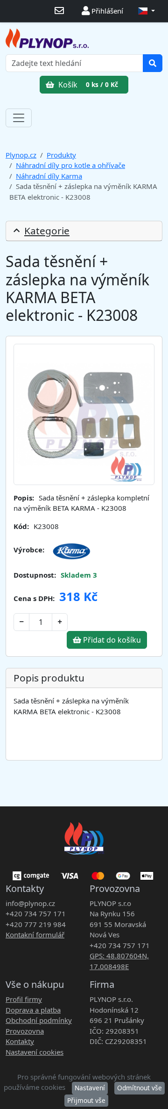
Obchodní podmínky (39, 1020)
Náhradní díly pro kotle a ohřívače (70, 165)
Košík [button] (87, 85)
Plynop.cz (21, 154)
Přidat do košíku (111, 640)
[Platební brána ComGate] (84, 872)
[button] (146, 11)
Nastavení (90, 1087)
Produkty (61, 154)
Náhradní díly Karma (49, 176)
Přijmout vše (86, 1100)
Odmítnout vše (139, 1087)
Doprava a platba (33, 1010)
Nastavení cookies (34, 1052)
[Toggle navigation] (19, 118)
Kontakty (20, 1041)
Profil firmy (24, 999)
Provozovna (25, 1031)
